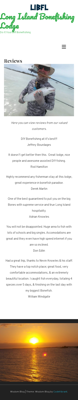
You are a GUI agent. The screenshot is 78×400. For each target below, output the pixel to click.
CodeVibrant (60, 391)
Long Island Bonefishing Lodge (37, 21)
